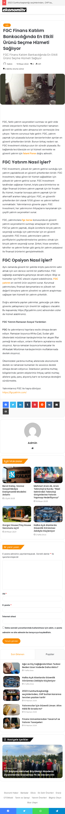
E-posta (6, 605)
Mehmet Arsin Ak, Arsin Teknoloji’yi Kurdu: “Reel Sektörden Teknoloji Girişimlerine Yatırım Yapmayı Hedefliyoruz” (47, 491)
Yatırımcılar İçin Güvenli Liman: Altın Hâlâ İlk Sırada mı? (42, 707)
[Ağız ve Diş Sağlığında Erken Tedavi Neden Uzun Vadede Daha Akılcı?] (11, 668)
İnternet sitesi (9, 616)
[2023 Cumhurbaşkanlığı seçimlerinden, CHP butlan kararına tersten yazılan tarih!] (11, 695)
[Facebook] (6, 405)
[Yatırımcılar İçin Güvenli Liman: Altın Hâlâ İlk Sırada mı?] (11, 709)
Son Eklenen (17, 654)
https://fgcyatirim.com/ (14, 392)
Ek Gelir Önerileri (46, 793)
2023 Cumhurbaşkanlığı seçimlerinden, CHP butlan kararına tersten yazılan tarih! (41, 694)
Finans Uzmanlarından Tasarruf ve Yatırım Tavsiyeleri (41, 721)
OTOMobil (8, 797)
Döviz (33, 793)
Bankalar (24, 793)
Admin (9, 64)
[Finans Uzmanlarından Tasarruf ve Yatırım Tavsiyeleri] (11, 723)
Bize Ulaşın (32, 802)
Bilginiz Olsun (55, 797)
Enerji (58, 793)
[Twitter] (13, 405)
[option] (32, 761)
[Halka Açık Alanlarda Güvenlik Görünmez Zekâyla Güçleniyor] (48, 514)
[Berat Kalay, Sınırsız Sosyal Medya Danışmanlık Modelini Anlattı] (16, 475)
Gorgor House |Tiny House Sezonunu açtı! (16, 527)
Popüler (50, 654)
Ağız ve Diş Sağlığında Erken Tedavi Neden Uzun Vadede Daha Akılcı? (41, 666)
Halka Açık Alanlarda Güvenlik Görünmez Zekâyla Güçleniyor (45, 528)
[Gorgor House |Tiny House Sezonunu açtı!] (16, 514)
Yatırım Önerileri (39, 797)
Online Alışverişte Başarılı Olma (23, 775)
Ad (4, 593)
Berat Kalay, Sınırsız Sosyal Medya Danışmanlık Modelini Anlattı (14, 490)
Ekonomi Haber (11, 793)
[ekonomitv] (14, 10)
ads (6, 25)
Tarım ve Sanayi (22, 797)
